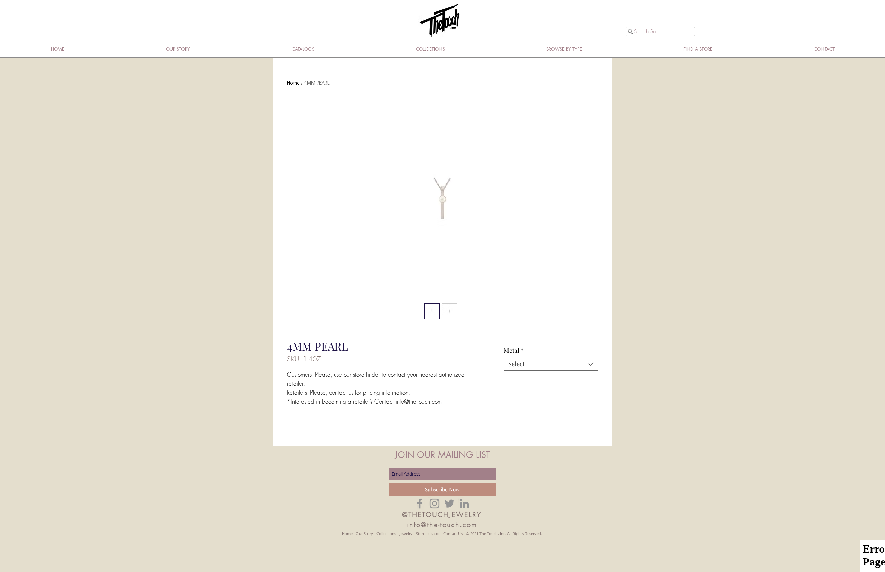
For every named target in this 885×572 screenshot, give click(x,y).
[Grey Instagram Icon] (434, 503)
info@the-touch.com (442, 524)
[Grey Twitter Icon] (449, 503)
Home (293, 83)
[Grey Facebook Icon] (419, 503)
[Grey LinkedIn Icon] (464, 503)
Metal (514, 350)
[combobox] (551, 364)
